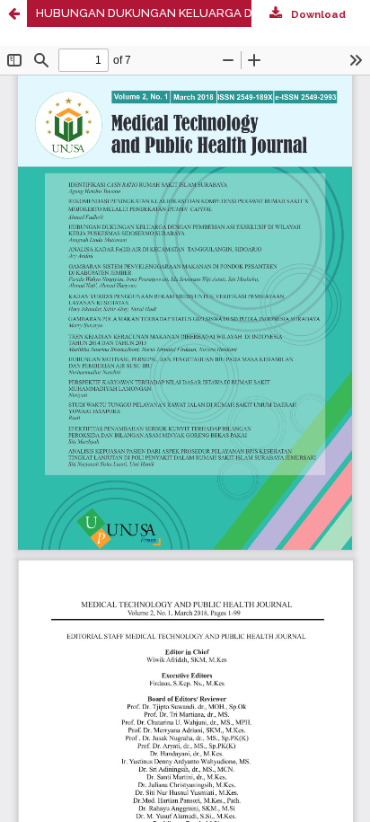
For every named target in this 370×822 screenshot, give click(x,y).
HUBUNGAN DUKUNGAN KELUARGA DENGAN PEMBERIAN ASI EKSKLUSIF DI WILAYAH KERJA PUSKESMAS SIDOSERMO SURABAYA (203, 13)
